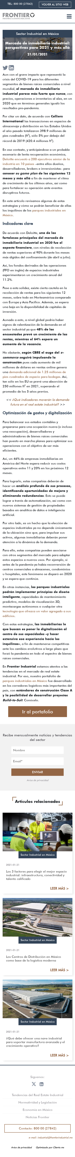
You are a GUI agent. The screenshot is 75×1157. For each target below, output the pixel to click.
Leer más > (59, 888)
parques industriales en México (25, 681)
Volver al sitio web (55, 4)
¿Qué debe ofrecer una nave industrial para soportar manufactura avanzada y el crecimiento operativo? (35, 1041)
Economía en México (37, 1110)
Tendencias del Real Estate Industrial (37, 1095)
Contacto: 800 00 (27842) (37, 1128)
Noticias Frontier (37, 1117)
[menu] (69, 16)
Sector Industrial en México (37, 34)
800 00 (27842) (23, 3)
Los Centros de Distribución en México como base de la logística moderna (33, 958)
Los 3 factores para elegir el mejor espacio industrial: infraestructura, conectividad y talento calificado (36, 875)
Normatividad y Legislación (37, 1102)
